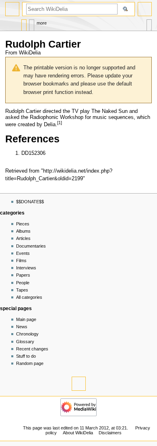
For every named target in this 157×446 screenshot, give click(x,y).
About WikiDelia (78, 432)
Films (21, 260)
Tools (149, 23)
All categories (29, 297)
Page (24, 23)
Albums (23, 231)
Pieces (22, 223)
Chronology (27, 333)
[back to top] (79, 384)
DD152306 (33, 153)
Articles (23, 238)
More (42, 23)
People (22, 282)
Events (23, 253)
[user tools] (145, 9)
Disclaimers (110, 432)
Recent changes (32, 348)
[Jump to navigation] (12, 9)
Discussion (31, 23)
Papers (23, 275)
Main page (26, 319)
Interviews (26, 267)
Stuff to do (26, 356)
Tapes (22, 290)
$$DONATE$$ (30, 201)
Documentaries (31, 246)
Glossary (25, 341)
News (21, 326)
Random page (29, 363)
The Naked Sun (109, 111)
